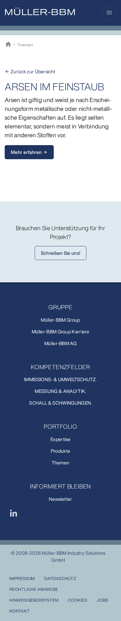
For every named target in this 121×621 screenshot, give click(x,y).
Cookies (78, 600)
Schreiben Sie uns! (60, 253)
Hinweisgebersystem (33, 600)
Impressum (22, 578)
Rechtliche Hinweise (33, 589)
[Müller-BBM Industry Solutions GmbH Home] (40, 11)
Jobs (102, 600)
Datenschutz (60, 578)
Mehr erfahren (29, 152)
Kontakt (19, 611)
